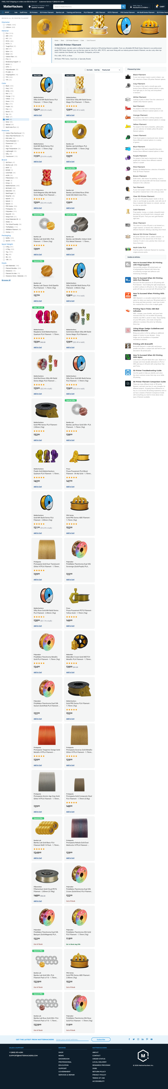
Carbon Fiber (11, 56)
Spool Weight (7, 244)
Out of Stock (70, 901)
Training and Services (74, 12)
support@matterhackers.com (23, 1056)
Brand (4, 160)
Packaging (6, 235)
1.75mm (11, 25)
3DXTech (10, 162)
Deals (4, 263)
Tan (8, 114)
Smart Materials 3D (13, 219)
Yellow (10, 99)
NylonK (9, 201)
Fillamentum (12, 178)
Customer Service (45, 2)
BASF (9, 167)
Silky (9, 154)
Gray (9, 88)
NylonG (10, 198)
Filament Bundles (13, 268)
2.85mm (10, 27)
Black (9, 86)
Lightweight (11, 151)
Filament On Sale (13, 273)
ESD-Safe (10, 138)
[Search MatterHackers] (123, 6)
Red (9, 93)
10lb (9, 259)
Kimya (9, 183)
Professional (65, 1062)
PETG (9, 41)
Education (63, 1065)
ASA (9, 49)
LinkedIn (143, 1039)
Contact (96, 1056)
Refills (10, 238)
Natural (10, 124)
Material (5, 31)
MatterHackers (13, 186)
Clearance (11, 271)
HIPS (9, 67)
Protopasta (11, 209)
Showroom (64, 1059)
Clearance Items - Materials (16, 276)
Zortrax (10, 232)
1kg (9, 252)
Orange (10, 96)
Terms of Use (98, 1078)
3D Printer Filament (47, 12)
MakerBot (10, 191)
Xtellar (9, 222)
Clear (9, 117)
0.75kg (10, 249)
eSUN (9, 175)
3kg (8, 254)
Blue (9, 104)
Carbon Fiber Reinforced (15, 133)
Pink (9, 109)
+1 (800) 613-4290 (58, 2)
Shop (61, 1052)
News (61, 1056)
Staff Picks (23, 12)
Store (62, 40)
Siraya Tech (11, 217)
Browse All (6, 280)
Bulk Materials (12, 266)
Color (82, 40)
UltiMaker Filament (13, 229)
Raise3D (10, 214)
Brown (9, 111)
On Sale (90, 70)
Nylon (9, 51)
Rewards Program (101, 1065)
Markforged (11, 193)
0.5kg (9, 247)
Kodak (9, 180)
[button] (39, 6)
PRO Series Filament (127, 12)
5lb (8, 257)
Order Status (98, 1059)
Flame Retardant (12, 141)
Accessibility (98, 1081)
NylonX (9, 204)
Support (63, 1068)
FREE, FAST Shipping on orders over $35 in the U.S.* (19, 2)
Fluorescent (11, 143)
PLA (9, 33)
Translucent (12, 156)
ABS (9, 36)
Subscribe (101, 1040)
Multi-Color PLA (12, 127)
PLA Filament (88, 12)
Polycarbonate (12, 69)
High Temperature (13, 148)
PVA (8, 59)
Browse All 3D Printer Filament (15, 18)
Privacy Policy (99, 1075)
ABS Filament (100, 12)
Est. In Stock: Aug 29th (73, 944)
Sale (16, 12)
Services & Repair (67, 1075)
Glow (9, 146)
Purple (9, 106)
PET (9, 38)
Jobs (94, 1068)
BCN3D (9, 170)
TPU (9, 77)
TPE (9, 80)
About (95, 1052)
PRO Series (11, 206)
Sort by (97, 70)
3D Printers (33, 12)
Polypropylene (12, 75)
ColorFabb (11, 173)
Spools (10, 241)
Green (10, 101)
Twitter (134, 1039)
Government (64, 1072)
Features (5, 131)
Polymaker (11, 211)
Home (56, 40)
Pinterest (147, 1039)
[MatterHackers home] (13, 6)
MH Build (11, 188)
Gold (9, 119)
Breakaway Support (13, 62)
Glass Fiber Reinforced (15, 136)
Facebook (129, 1039)
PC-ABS (9, 72)
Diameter (6, 22)
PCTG (9, 44)
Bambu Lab (60, 12)
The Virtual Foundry (13, 224)
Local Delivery (99, 1062)
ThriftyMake (12, 227)
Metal (9, 54)
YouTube (151, 1039)
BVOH (9, 64)
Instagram (138, 1039)
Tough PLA (11, 46)
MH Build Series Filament (145, 12)
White (10, 91)
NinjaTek (10, 196)
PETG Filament (113, 12)
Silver (9, 122)
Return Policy (99, 1072)
